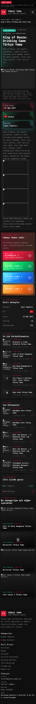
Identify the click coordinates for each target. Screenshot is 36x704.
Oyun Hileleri (9, 640)
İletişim (4, 654)
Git (32, 347)
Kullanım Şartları (9, 660)
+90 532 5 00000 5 (8, 684)
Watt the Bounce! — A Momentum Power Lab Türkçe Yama (22, 437)
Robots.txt (5, 669)
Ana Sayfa (5, 648)
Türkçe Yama (5, 19)
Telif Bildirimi (8, 663)
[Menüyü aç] (32, 12)
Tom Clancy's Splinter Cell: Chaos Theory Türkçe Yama (22, 380)
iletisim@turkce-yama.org (11, 679)
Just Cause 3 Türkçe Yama (15, 595)
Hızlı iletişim (7, 690)
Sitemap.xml (6, 666)
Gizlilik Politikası (9, 657)
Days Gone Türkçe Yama (22, 392)
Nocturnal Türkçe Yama (13, 545)
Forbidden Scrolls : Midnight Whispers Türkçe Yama (21, 465)
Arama (3, 651)
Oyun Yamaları (16, 19)
